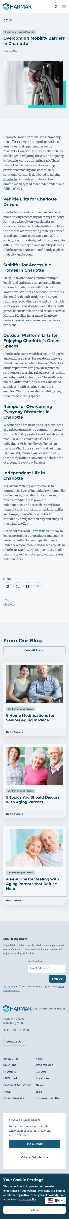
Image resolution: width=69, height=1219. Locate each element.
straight (36, 297)
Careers (41, 1071)
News (40, 1085)
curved (53, 297)
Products (9, 1071)
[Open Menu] (63, 6)
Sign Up (57, 978)
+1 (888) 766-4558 (18, 1030)
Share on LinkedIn (7, 586)
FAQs (7, 1091)
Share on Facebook (27, 586)
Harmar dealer (40, 531)
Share (37, 586)
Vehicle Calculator (33, 1157)
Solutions (9, 1064)
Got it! (34, 1209)
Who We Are (44, 1064)
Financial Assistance (17, 1085)
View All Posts (33, 650)
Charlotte (10, 179)
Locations (42, 1078)
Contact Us (13, 1041)
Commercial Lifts (47, 1098)
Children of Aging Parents (19, 32)
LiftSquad (10, 1078)
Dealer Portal (12, 1098)
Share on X (17, 586)
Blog (9, 19)
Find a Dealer (34, 1144)
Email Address (42, 961)
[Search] (55, 6)
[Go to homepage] (17, 7)
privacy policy (28, 1199)
